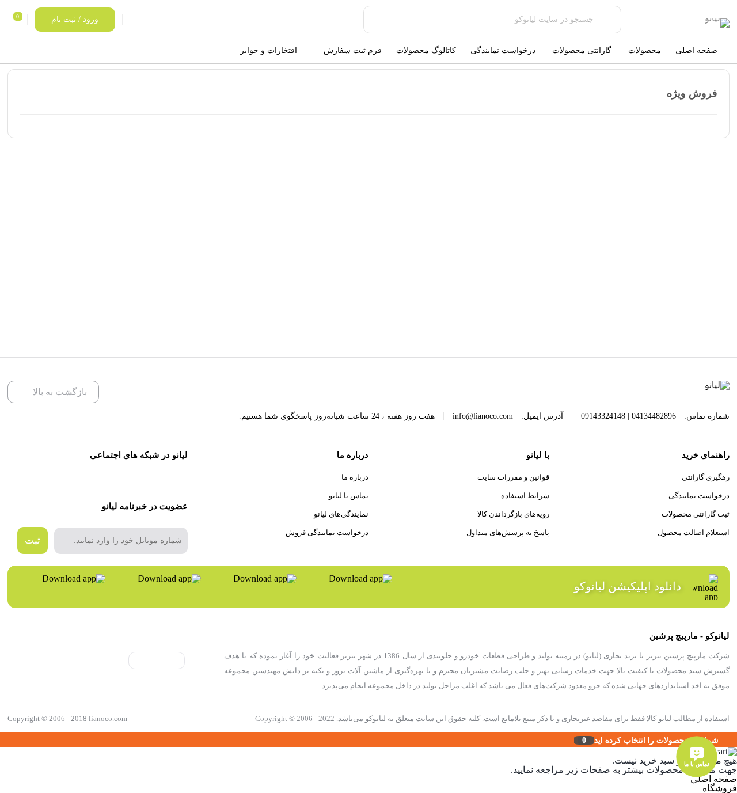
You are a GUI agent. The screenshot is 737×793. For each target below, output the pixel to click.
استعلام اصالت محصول (694, 532)
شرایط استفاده (525, 495)
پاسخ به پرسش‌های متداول (507, 532)
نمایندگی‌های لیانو (341, 514)
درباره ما (354, 477)
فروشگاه (719, 788)
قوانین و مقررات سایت (513, 477)
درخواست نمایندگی (699, 495)
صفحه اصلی (713, 779)
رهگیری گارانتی (706, 477)
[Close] (3, 739)
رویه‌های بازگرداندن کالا (513, 514)
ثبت (32, 540)
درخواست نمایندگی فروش (327, 532)
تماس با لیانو (348, 495)
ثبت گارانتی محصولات (696, 514)
